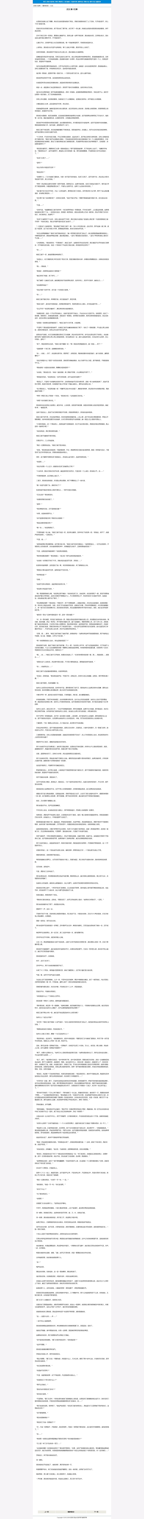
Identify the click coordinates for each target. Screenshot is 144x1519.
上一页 (47, 1512)
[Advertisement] (72, 15)
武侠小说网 (36, 5)
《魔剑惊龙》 (45, 5)
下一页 (96, 1512)
